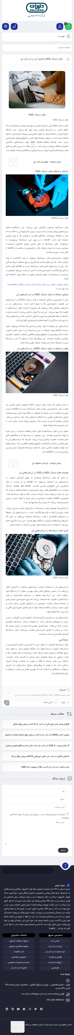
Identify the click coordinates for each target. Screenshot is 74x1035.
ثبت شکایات (19, 951)
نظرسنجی (55, 968)
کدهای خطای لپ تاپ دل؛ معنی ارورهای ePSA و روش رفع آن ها (40, 756)
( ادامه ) (52, 928)
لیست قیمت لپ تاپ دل (55, 951)
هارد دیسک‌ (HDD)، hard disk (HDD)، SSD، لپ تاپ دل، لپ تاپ (42, 695)
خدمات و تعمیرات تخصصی (18, 962)
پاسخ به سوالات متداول (19, 941)
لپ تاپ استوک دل (39, 463)
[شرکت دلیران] (37, 10)
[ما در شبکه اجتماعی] (5, 26)
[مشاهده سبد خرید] (68, 27)
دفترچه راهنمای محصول (18, 946)
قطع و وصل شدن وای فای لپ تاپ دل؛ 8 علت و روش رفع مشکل (41, 724)
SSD (33, 142)
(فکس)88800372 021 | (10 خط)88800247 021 (42, 994)
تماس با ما (55, 941)
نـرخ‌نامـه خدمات (55, 962)
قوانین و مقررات (55, 957)
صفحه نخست (64, 47)
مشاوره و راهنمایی (18, 957)
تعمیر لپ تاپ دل (40, 162)
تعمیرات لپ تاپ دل (19, 968)
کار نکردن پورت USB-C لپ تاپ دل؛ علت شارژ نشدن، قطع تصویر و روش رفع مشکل (37, 745)
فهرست (61, 36)
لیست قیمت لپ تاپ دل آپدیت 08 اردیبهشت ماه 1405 (45, 767)
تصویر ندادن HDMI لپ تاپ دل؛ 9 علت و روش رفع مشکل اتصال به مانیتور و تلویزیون (37, 735)
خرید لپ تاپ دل (55, 946)
